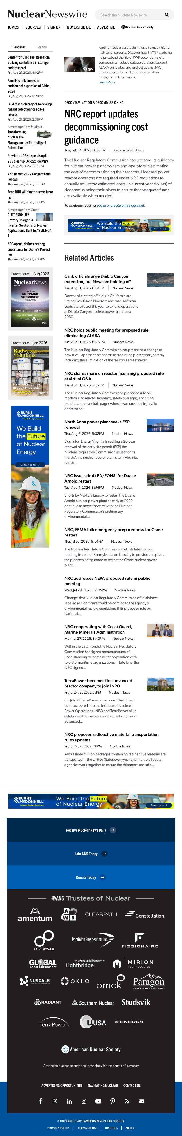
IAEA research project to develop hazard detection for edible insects (30, 109)
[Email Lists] (142, 1101)
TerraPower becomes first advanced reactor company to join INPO (98, 683)
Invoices (111, 1128)
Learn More (107, 82)
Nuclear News (122, 287)
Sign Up (53, 27)
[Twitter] (55, 1101)
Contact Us (132, 1085)
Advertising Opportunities (61, 1085)
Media (130, 1128)
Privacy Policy (58, 1128)
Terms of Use (87, 1128)
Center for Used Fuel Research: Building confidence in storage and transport (29, 62)
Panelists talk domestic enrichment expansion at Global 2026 (29, 85)
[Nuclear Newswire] (127, 1101)
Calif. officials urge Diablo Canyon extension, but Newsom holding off (97, 278)
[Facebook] (40, 1101)
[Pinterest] (113, 1101)
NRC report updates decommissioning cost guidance (106, 126)
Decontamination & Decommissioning (94, 102)
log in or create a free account (120, 205)
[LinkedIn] (69, 1101)
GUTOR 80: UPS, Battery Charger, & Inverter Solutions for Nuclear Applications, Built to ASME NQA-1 (30, 225)
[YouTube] (98, 1101)
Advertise (106, 27)
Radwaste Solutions (128, 149)
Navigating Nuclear (103, 1085)
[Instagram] (84, 1101)
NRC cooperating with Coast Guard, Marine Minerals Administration (98, 629)
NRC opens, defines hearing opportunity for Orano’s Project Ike (29, 249)
